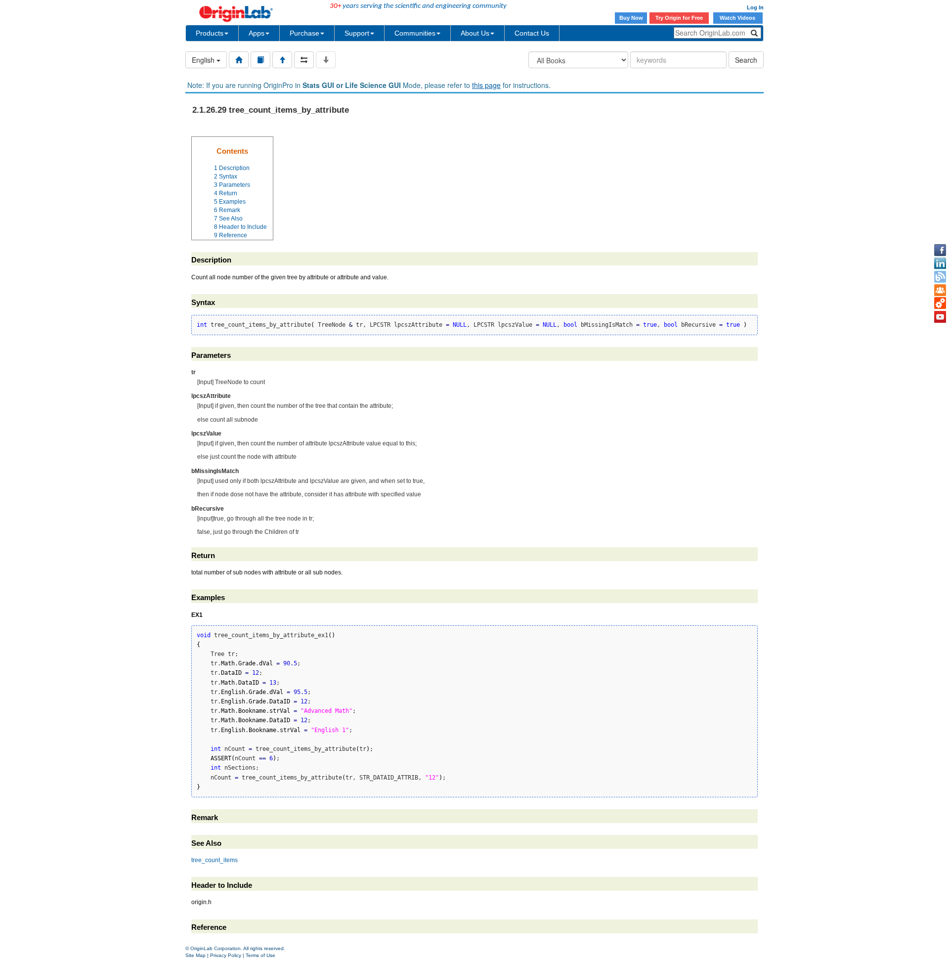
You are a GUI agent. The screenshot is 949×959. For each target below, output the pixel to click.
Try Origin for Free (679, 18)
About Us (475, 33)
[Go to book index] (260, 59)
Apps (256, 33)
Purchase (304, 33)
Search (746, 60)
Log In (755, 7)
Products (209, 33)
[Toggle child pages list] (326, 59)
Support (357, 33)
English (204, 60)
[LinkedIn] (940, 263)
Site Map (195, 955)
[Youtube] (940, 316)
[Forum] (940, 290)
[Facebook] (940, 250)
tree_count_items (214, 860)
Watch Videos (738, 18)
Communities (414, 33)
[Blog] (940, 276)
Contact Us (532, 33)
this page (486, 85)
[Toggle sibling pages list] (304, 59)
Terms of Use (260, 955)
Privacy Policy (225, 955)
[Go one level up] (282, 59)
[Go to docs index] (239, 59)
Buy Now (631, 18)
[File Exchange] (940, 303)
